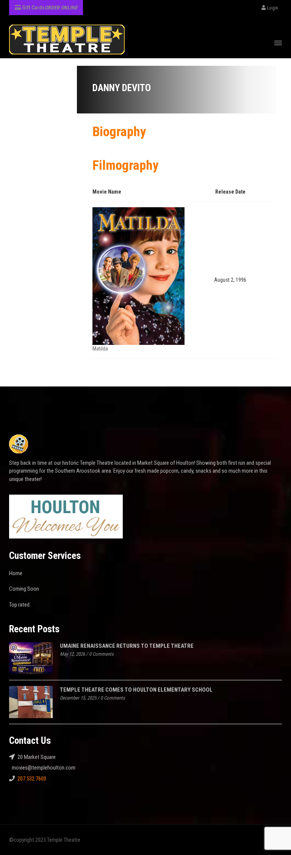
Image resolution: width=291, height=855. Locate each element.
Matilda (100, 349)
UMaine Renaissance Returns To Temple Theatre (127, 645)
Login (272, 7)
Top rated (19, 604)
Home (15, 573)
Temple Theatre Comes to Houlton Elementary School (136, 689)
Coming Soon (24, 588)
